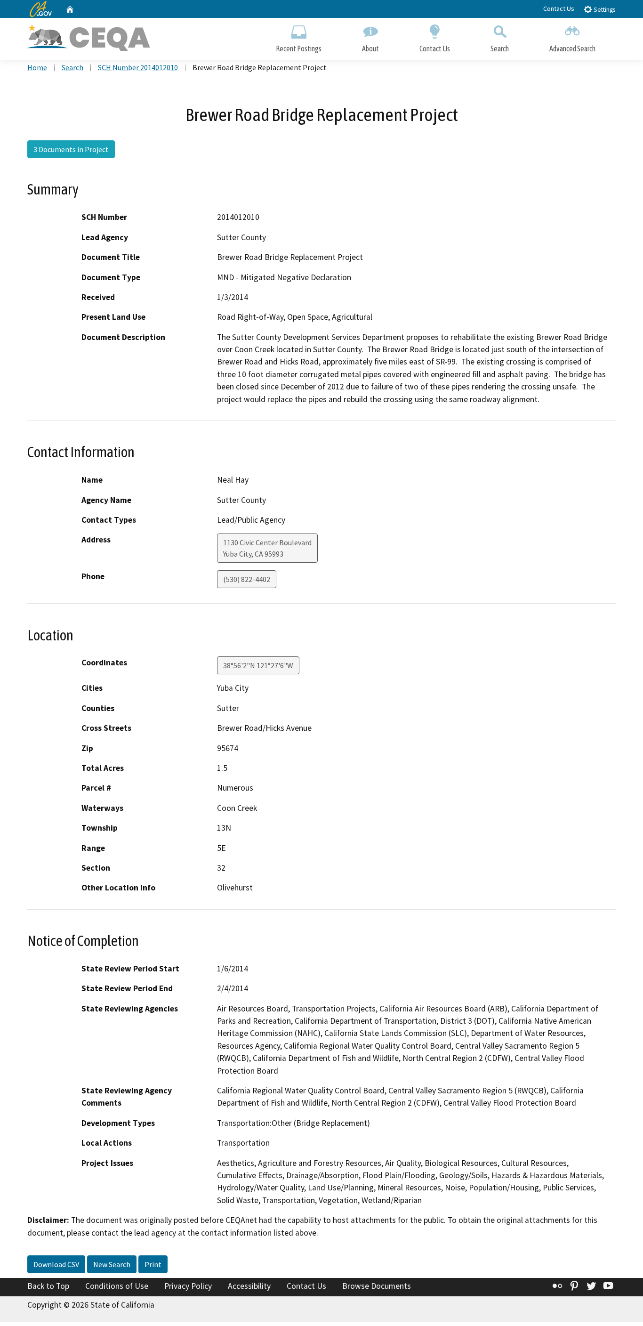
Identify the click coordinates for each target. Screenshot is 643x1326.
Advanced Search (572, 48)
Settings (603, 10)
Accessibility (249, 1286)
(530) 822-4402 (246, 579)
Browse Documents (376, 1286)
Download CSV (56, 1264)
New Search (111, 1264)
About (370, 48)
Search (499, 48)
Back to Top (48, 1286)
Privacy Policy (188, 1286)
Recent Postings (299, 48)
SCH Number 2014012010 (138, 67)
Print (153, 1264)
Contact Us (558, 8)
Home (37, 67)
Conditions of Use (116, 1286)
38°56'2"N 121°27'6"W (258, 665)
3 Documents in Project (71, 149)
